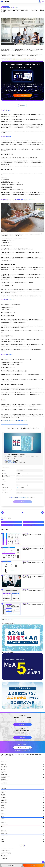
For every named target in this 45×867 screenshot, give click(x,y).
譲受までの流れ (3, 777)
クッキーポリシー (4, 858)
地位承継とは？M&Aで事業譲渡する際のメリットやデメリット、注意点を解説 (42, 512)
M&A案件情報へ (22, 737)
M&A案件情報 (4, 783)
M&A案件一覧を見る (11, 865)
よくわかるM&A (5, 7)
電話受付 (3, 826)
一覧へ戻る (22, 512)
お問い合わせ (3, 830)
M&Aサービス (4, 761)
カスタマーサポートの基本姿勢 (6, 853)
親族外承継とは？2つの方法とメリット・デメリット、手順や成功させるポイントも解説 (2, 512)
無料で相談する (33, 865)
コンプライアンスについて (5, 850)
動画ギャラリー (4, 800)
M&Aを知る (3, 788)
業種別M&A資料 (3, 808)
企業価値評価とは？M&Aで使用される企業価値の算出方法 (32, 605)
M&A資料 (2, 807)
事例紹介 (3, 813)
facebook (21, 845)
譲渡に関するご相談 (4, 831)
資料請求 (3, 805)
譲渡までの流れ (3, 769)
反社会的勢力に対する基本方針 (6, 852)
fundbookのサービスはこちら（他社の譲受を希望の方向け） (14, 424)
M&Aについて (3, 822)
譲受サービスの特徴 (4, 774)
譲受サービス (3, 772)
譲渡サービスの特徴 (4, 766)
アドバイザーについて (4, 767)
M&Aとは (2, 792)
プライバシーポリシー (4, 856)
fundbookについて (4, 824)
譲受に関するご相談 (4, 833)
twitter (24, 845)
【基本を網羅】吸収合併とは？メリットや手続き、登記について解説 (21, 59)
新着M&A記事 (11, 522)
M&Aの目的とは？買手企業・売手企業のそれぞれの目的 (32, 590)
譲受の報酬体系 (3, 779)
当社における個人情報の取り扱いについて (20, 497)
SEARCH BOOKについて (5, 780)
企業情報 (3, 839)
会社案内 (2, 810)
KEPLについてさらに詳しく (22, 95)
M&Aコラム (3, 790)
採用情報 (3, 841)
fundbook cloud (4, 835)
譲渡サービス (3, 764)
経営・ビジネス (33, 525)
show (23, 105)
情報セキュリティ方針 (4, 855)
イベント (3, 818)
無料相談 (39, 1)
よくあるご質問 (4, 820)
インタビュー (3, 814)
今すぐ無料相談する (22, 724)
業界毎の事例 (11, 525)
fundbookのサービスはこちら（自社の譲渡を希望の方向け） (14, 420)
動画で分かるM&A (4, 802)
